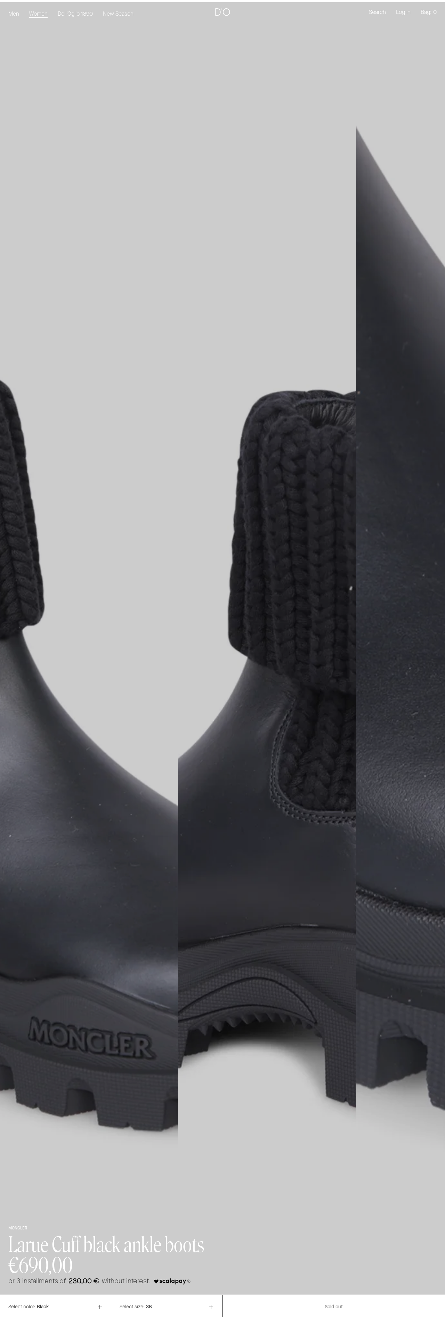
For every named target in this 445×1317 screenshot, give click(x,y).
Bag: (429, 12)
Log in (403, 12)
